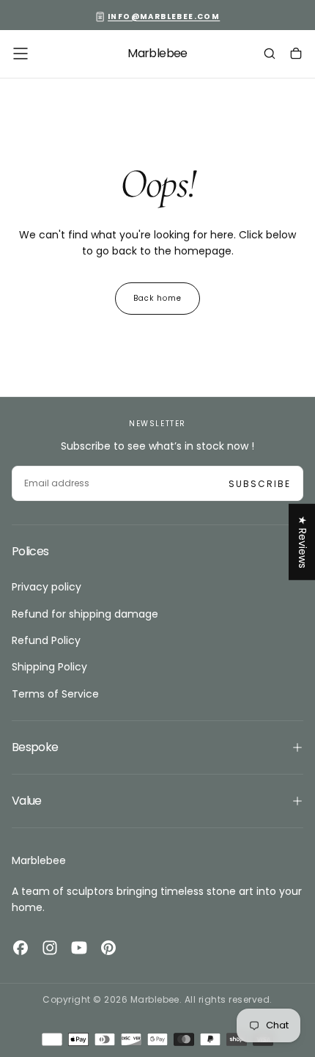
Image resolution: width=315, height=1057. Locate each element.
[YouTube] (79, 948)
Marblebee (39, 860)
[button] (20, 53)
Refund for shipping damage (85, 614)
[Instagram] (50, 948)
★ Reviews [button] (302, 541)
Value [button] (27, 800)
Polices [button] (30, 551)
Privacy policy (46, 586)
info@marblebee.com (164, 16)
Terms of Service (55, 694)
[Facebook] (20, 948)
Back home (157, 298)
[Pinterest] (108, 948)
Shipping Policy (49, 666)
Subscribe (260, 484)
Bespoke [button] (35, 747)
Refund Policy (46, 640)
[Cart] (296, 55)
